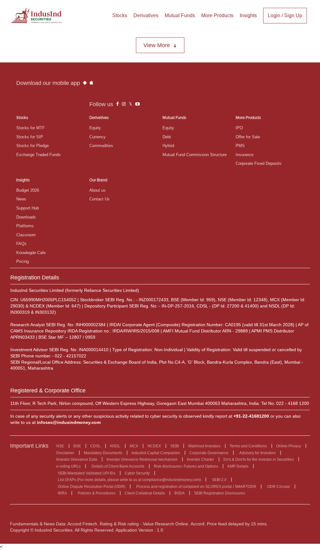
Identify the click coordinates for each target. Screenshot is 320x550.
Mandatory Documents (103, 453)
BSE (77, 446)
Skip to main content (22, 5)
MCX (134, 446)
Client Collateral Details (145, 493)
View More (156, 45)
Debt (166, 137)
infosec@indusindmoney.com (69, 422)
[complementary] (117, 104)
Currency (97, 137)
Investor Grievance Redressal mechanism (142, 459)
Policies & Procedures (96, 493)
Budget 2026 (27, 190)
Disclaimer (65, 453)
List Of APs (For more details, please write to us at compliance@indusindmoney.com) (129, 480)
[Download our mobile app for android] (85, 83)
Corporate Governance (208, 453)
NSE (60, 446)
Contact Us (99, 199)
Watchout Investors (204, 446)
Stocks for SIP (29, 137)
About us (97, 190)
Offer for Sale (248, 137)
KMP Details (238, 466)
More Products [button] (217, 15)
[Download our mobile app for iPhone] (91, 83)
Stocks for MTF (30, 127)
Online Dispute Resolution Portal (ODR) (91, 486)
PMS (240, 145)
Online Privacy (288, 446)
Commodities (101, 145)
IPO (239, 127)
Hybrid (168, 145)
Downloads (26, 217)
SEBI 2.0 (219, 480)
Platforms (25, 225)
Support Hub (27, 208)
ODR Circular (278, 486)
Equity (95, 127)
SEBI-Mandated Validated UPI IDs (86, 473)
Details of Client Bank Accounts (118, 466)
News (21, 199)
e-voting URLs (68, 466)
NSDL (115, 446)
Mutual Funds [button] (180, 15)
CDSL (95, 446)
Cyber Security (137, 473)
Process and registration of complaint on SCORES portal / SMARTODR (196, 486)
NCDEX (154, 446)
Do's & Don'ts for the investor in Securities (258, 459)
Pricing (22, 261)
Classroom (26, 235)
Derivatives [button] (145, 15)
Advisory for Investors (257, 453)
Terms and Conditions (248, 446)
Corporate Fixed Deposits (259, 163)
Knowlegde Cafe (31, 252)
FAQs (21, 243)
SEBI (174, 446)
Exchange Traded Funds (38, 154)
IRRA (62, 493)
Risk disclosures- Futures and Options (186, 466)
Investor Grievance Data (76, 459)
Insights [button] (248, 15)
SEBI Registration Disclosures (219, 493)
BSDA (179, 493)
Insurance (244, 154)
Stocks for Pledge (32, 145)
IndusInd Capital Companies (156, 453)
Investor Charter (200, 459)
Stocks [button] (119, 15)
